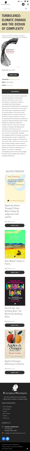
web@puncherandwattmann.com (15, 433)
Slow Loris (6, 418)
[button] (17, 40)
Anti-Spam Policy (7, 448)
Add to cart (13, 75)
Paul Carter (10, 85)
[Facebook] (25, 1)
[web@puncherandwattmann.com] (20, 1)
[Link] (5, 3)
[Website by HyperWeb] (27, 448)
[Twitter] (27, 1)
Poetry (5, 416)
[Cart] (23, 4)
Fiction (5, 411)
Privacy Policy (6, 446)
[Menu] (28, 4)
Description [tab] (15, 91)
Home (3, 35)
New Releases (7, 406)
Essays (15, 35)
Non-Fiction (9, 35)
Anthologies (6, 409)
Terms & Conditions (17, 446)
